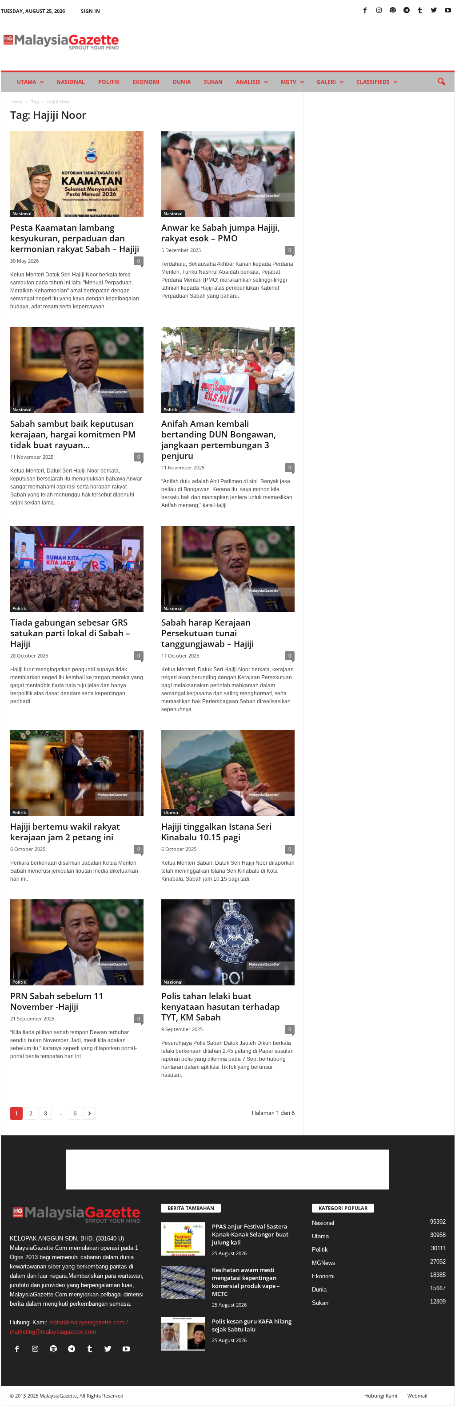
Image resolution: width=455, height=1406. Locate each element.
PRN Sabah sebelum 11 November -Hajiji (57, 1001)
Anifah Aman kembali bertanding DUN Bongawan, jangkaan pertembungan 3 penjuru (218, 439)
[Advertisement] (227, 1169)
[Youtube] (448, 10)
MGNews (323, 1263)
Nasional (70, 82)
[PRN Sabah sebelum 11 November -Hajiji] (77, 942)
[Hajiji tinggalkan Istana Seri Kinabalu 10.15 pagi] (228, 773)
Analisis (248, 82)
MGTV (288, 82)
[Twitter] (434, 10)
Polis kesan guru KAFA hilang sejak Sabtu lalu (251, 1325)
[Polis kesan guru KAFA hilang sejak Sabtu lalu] (183, 1334)
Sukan (213, 82)
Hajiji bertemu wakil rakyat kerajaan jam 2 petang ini (65, 832)
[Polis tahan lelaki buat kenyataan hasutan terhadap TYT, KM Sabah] (228, 942)
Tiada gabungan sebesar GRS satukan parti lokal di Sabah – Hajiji (70, 633)
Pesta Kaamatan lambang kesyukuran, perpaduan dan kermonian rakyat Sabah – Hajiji (74, 238)
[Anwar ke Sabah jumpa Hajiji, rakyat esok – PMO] (228, 174)
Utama (26, 82)
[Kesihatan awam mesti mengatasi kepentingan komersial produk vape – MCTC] (183, 1282)
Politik (109, 82)
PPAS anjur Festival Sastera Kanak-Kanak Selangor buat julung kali (250, 1234)
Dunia (182, 82)
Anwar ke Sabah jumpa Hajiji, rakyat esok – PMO (220, 233)
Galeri (326, 82)
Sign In (90, 11)
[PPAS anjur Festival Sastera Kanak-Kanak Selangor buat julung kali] (183, 1239)
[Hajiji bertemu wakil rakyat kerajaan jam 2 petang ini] (77, 773)
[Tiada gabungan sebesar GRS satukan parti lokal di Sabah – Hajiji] (77, 569)
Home (16, 101)
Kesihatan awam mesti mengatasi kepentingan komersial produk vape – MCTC (246, 1282)
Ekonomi (146, 82)
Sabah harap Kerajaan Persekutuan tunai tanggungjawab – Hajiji (207, 633)
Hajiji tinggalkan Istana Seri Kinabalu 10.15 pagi (216, 832)
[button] (441, 82)
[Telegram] (406, 10)
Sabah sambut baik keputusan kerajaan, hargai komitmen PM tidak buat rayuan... (73, 434)
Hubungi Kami (380, 1395)
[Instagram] (379, 10)
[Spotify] (392, 10)
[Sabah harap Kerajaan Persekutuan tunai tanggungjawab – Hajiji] (228, 569)
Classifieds (373, 82)
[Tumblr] (420, 10)
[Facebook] (365, 10)
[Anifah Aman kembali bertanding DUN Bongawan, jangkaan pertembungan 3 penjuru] (228, 370)
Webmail (417, 1395)
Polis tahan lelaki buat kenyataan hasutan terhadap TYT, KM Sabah (220, 1006)
